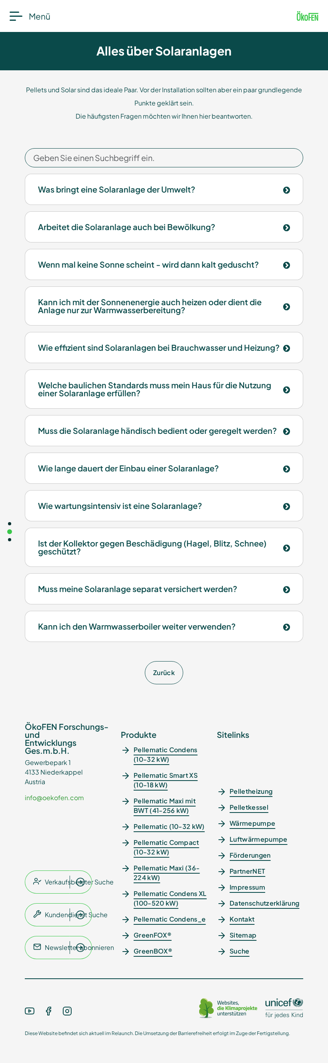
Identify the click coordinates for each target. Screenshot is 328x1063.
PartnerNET (247, 871)
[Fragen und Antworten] (9, 531)
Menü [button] (39, 16)
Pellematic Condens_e (170, 919)
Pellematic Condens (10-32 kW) (166, 754)
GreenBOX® (153, 951)
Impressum (247, 887)
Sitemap (243, 935)
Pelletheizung (251, 791)
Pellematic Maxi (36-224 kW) (167, 873)
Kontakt (242, 919)
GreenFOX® (153, 935)
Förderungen (250, 855)
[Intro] (9, 523)
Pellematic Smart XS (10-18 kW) (166, 780)
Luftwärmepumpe (258, 839)
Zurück (164, 672)
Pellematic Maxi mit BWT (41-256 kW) (165, 806)
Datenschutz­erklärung (264, 903)
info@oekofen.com (54, 797)
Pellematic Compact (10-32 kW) (166, 847)
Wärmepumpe (252, 823)
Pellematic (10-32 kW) (169, 826)
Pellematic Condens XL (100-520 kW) (170, 898)
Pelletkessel (249, 807)
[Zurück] (9, 539)
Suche (240, 951)
